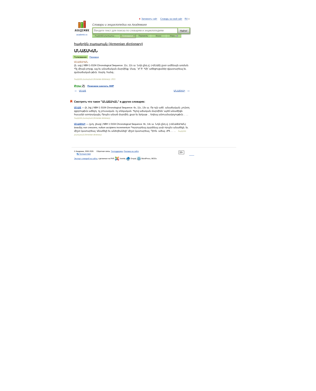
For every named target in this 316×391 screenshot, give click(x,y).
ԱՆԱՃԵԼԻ (179, 90)
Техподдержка (117, 151)
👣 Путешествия (84, 154)
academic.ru (81, 35)
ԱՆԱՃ (82, 90)
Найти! (183, 30)
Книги (158, 36)
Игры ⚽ (174, 36)
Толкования (127, 36)
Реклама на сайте (131, 151)
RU (186, 19)
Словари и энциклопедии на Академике (119, 24)
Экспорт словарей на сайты (85, 158)
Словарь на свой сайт (171, 19)
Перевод (94, 57)
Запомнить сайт (149, 19)
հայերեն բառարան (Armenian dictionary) (106, 36)
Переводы (143, 36)
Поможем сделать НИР (100, 86)
